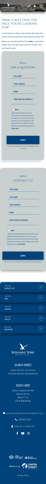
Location (7, 309)
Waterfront (8, 329)
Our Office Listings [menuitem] (23, 370)
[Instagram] (28, 433)
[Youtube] (22, 433)
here (31, 41)
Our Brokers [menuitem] (23, 401)
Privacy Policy (15, 128)
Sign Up (30, 426)
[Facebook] (17, 433)
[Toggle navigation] (41, 6)
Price (6, 299)
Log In (18, 426)
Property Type (9, 288)
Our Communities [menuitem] (23, 390)
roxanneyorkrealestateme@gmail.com (24, 413)
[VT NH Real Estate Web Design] (23, 466)
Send (23, 140)
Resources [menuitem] (23, 394)
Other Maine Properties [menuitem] (23, 373)
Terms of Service (35, 262)
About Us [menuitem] (23, 397)
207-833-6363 (29, 6)
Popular (7, 319)
